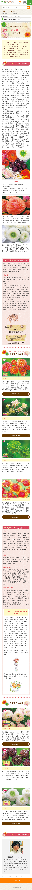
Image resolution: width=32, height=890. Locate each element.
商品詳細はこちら (16, 394)
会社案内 (22, 884)
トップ (2, 16)
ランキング (15, 12)
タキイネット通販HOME (13, 884)
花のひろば (6, 16)
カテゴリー (4, 12)
